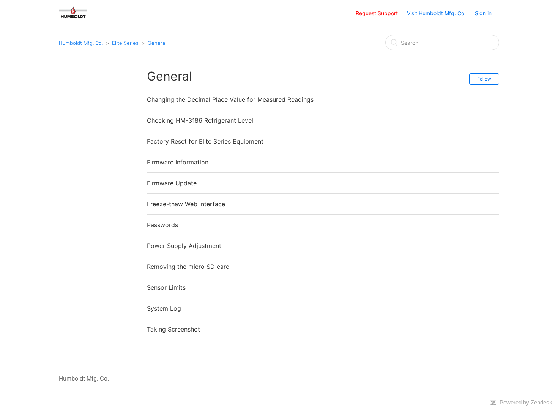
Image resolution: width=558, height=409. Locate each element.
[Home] (73, 17)
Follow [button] (484, 79)
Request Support (377, 13)
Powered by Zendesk (526, 402)
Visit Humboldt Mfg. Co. (436, 13)
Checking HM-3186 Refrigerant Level (200, 120)
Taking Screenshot (173, 329)
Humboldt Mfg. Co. (81, 43)
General (157, 43)
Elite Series (125, 43)
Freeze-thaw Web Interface (186, 204)
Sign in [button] (483, 13)
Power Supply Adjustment (184, 246)
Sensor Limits (166, 287)
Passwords (162, 225)
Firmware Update (172, 183)
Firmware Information (177, 162)
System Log (164, 308)
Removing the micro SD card (188, 266)
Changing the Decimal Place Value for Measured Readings (230, 99)
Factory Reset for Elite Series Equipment (205, 141)
